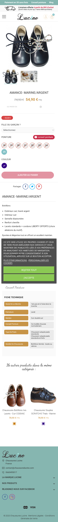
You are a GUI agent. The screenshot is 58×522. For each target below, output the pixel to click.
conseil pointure (45, 137)
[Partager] (25, 186)
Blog (51, 2)
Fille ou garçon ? (11, 124)
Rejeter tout (29, 270)
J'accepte (29, 277)
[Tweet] (32, 186)
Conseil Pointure (15, 287)
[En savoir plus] (14, 382)
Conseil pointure (38, 2)
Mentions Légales (35, 516)
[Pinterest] (39, 186)
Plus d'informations (15, 260)
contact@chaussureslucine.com (20, 468)
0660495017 (11, 472)
